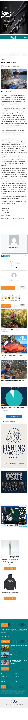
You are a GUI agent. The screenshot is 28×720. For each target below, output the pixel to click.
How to (16, 673)
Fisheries (18, 691)
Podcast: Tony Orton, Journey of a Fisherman (12, 355)
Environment (17, 676)
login (6, 421)
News (3, 59)
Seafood (15, 693)
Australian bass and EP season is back (11, 329)
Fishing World (7, 66)
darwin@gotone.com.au (5, 215)
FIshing (22, 691)
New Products (4, 679)
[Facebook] (2, 636)
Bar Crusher (4, 691)
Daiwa (13, 691)
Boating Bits (4, 676)
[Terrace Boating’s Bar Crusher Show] (5, 655)
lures (6, 693)
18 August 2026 (5, 383)
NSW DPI (10, 693)
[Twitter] (5, 636)
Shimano (20, 693)
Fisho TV (3, 681)
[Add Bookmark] (25, 256)
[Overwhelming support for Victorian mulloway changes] (14, 396)
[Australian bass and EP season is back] (14, 318)
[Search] (22, 37)
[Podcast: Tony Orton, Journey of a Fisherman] (14, 344)
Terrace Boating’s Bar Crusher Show (18, 653)
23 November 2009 (15, 66)
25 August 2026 (5, 357)
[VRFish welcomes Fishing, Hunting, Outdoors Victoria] (14, 369)
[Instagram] (11, 636)
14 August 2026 (5, 410)
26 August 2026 (5, 331)
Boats (9, 691)
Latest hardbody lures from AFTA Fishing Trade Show (18, 660)
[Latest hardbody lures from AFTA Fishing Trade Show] (5, 662)
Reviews (16, 681)
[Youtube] (8, 636)
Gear (16, 679)
